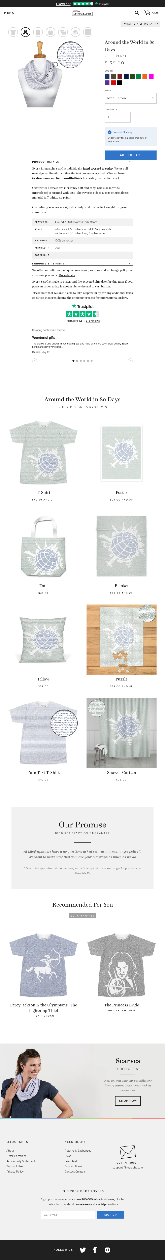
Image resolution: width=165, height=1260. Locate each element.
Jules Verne (116, 55)
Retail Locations (16, 1155)
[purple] (107, 83)
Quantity (111, 109)
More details (67, 275)
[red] (113, 83)
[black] (120, 83)
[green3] (139, 77)
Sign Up (110, 1214)
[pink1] (151, 77)
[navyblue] (107, 77)
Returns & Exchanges (78, 1150)
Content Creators (75, 1171)
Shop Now (128, 1100)
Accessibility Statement (20, 1161)
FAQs (68, 1155)
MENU (9, 13)
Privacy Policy (15, 1171)
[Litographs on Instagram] (107, 1250)
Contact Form (73, 1166)
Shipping (48, 263)
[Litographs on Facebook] (95, 1250)
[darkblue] (126, 77)
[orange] (145, 77)
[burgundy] (120, 77)
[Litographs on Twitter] (83, 1250)
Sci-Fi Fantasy (83, 915)
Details (45, 161)
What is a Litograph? (141, 23)
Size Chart (71, 1161)
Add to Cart (131, 155)
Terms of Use (14, 1166)
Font (108, 90)
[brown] (114, 77)
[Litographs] (82, 13)
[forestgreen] (132, 77)
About (10, 1150)
